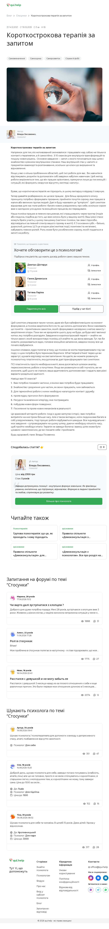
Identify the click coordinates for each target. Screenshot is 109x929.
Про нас (41, 886)
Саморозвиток (53, 58)
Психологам (43, 875)
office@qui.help (99, 867)
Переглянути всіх (36, 309)
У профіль (95, 265)
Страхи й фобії (72, 58)
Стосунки (21, 15)
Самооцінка (35, 58)
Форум (40, 881)
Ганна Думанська (37, 278)
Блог (9, 15)
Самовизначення (17, 58)
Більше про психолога (58, 501)
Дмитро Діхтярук (37, 265)
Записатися (96, 270)
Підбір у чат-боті (81, 309)
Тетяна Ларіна (35, 292)
